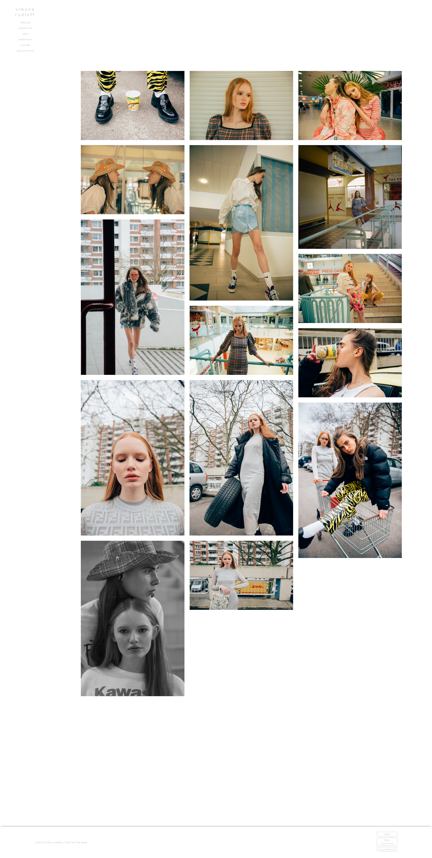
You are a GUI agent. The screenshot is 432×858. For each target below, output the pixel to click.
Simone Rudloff (25, 12)
